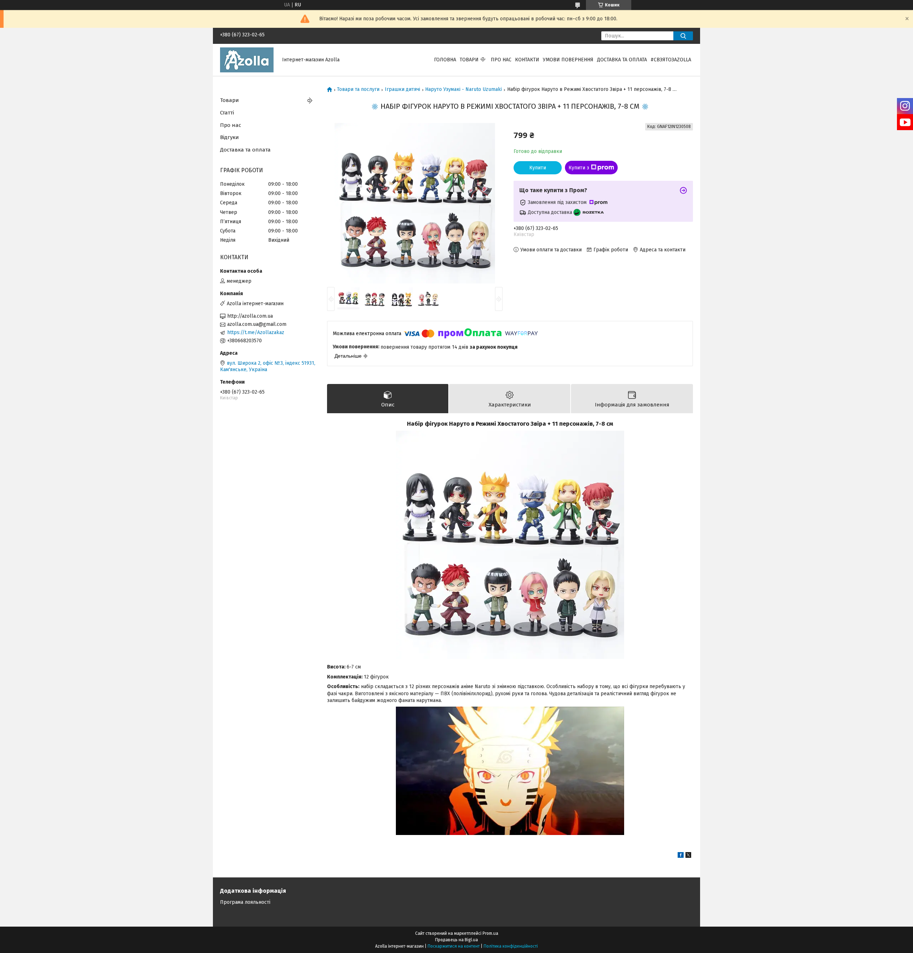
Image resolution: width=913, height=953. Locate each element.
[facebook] (681, 856)
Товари (469, 60)
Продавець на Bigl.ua (456, 939)
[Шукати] (683, 35)
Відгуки (229, 137)
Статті (227, 112)
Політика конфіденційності (511, 946)
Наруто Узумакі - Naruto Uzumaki (463, 89)
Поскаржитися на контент (454, 946)
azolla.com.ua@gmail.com (256, 324)
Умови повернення (568, 60)
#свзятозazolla (671, 60)
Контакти (527, 60)
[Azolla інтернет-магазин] (247, 60)
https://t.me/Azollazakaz (255, 332)
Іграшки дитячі (402, 89)
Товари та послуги (358, 89)
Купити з (578, 168)
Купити (537, 168)
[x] (688, 856)
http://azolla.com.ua (250, 316)
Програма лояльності (245, 902)
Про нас (501, 60)
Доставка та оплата (622, 60)
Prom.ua (490, 933)
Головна (445, 60)
